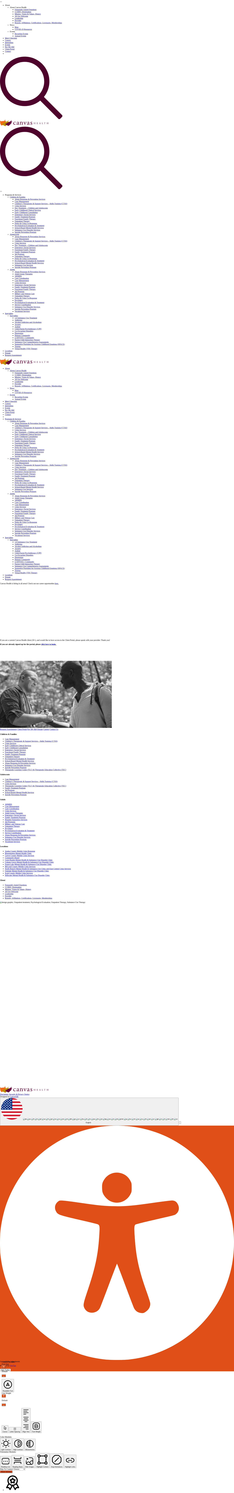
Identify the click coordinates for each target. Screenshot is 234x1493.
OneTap (13, 1366)
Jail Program (19, 254)
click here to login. (49, 644)
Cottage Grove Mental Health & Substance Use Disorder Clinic (29, 862)
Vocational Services (22, 311)
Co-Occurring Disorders (24, 331)
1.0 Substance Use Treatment (26, 318)
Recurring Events (21, 34)
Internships (9, 42)
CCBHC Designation (23, 12)
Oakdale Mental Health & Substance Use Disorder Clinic (27, 871)
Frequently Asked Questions (25, 10)
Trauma (17, 346)
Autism (17, 327)
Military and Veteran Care (24, 294)
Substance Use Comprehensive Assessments (32, 342)
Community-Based (12, 858)
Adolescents (14, 234)
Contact (8, 51)
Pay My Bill (9, 47)
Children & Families (17, 197)
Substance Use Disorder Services (27, 230)
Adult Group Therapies (24, 274)
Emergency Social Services (25, 215)
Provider (18, 21)
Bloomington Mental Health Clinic (18, 853)
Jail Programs (10, 822)
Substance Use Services (24, 265)
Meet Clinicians (11, 38)
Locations (8, 351)
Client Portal (10, 49)
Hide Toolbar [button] (5, 1370)
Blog (16, 27)
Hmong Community (22, 335)
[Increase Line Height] (4, 1395)
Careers (8, 40)
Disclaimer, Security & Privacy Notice (14, 1094)
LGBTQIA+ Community (24, 338)
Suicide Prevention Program (25, 232)
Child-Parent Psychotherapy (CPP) (28, 329)
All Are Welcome (21, 16)
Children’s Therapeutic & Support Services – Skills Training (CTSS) (41, 204)
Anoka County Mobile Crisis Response (20, 851)
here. (57, 583)
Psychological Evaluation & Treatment (29, 226)
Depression (19, 333)
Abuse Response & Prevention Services (30, 199)
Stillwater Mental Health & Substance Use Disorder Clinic (27, 875)
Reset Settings (6, 1472)
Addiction (18, 320)
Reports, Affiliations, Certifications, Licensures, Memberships (38, 23)
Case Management (22, 201)
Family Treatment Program (25, 217)
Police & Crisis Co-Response (26, 223)
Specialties (9, 313)
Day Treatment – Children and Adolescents (31, 208)
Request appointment (8, 659)
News (12, 25)
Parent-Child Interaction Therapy (27, 340)
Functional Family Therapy (25, 219)
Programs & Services (13, 419)
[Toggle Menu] (1, 1)
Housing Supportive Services (16, 820)
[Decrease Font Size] (4, 1375)
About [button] (7, 5)
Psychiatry (19, 300)
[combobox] (89, 1112)
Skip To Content (6, 1469)
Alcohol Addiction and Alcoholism (28, 322)
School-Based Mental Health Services (29, 228)
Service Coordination (23, 305)
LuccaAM (14, 1096)
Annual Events (20, 36)
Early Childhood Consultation (26, 212)
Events (12, 32)
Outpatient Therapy (22, 221)
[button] (180, 1122)
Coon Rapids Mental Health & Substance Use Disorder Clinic (29, 860)
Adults (12, 270)
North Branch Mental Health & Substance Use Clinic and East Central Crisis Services (38, 869)
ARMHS (18, 276)
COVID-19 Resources (23, 29)
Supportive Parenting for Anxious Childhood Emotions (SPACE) (40, 344)
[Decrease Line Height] (4, 1405)
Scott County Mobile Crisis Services (19, 873)
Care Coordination (22, 278)
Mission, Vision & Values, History (28, 14)
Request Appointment (13, 355)
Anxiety (18, 324)
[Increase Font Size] (4, 1366)
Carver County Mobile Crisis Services (19, 856)
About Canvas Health (18, 7)
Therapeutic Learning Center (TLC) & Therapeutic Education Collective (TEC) (35, 770)
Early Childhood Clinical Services (28, 210)
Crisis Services (20, 206)
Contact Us (54, 729)
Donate (7, 353)
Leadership (19, 18)
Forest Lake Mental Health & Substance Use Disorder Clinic (28, 864)
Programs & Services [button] (13, 195)
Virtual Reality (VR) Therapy (26, 349)
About (7, 368)
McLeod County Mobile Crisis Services (20, 867)
